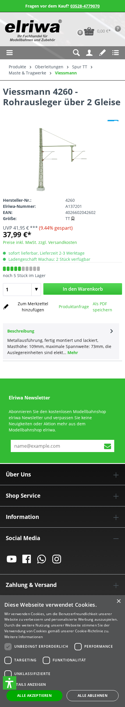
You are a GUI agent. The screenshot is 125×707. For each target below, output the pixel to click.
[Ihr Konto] (89, 52)
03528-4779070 (85, 6)
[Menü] (9, 52)
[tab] (61, 341)
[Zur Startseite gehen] (33, 30)
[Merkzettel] (102, 52)
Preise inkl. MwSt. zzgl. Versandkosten (40, 242)
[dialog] (62, 651)
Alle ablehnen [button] (93, 695)
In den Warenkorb (83, 289)
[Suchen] (76, 52)
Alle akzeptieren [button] (34, 695)
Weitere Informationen (23, 636)
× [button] (118, 601)
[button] (9, 683)
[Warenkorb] (74, 22)
